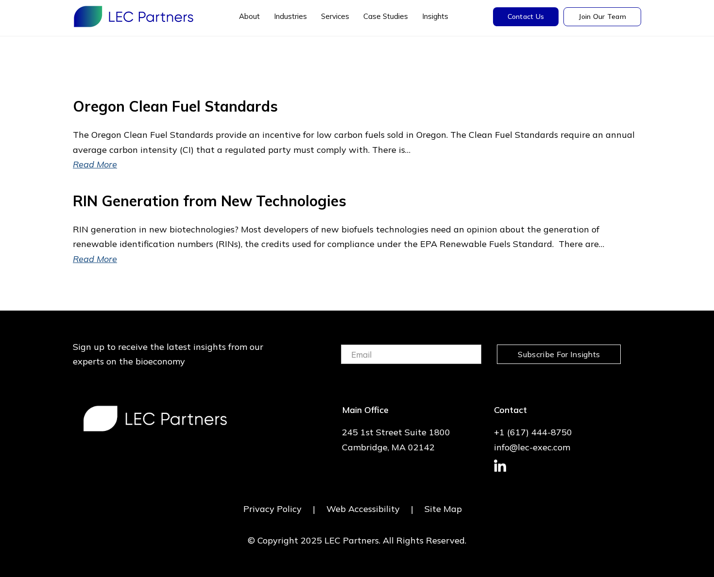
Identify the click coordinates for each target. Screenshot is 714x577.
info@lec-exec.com (532, 447)
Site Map (443, 508)
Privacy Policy (272, 508)
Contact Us (526, 16)
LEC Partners (133, 16)
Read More (95, 164)
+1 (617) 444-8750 (533, 432)
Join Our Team (602, 16)
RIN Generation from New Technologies (209, 201)
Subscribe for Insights (559, 354)
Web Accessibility (363, 508)
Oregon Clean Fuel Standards (175, 106)
